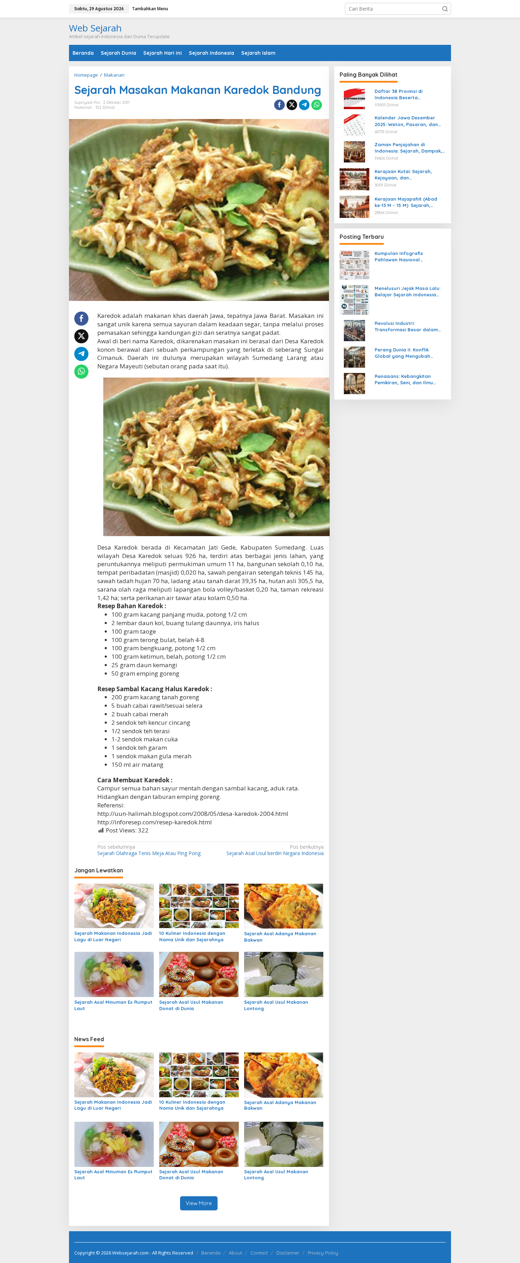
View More (199, 1203)
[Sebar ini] (279, 105)
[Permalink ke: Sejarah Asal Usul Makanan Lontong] (284, 974)
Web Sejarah (95, 28)
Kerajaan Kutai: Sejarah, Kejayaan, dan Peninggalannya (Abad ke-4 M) (407, 174)
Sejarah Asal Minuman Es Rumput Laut (113, 1005)
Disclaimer (287, 1253)
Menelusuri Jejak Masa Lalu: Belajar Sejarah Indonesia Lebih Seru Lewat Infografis (407, 291)
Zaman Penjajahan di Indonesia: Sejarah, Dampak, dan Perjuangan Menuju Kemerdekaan (408, 148)
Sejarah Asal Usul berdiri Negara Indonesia (274, 850)
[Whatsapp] (316, 105)
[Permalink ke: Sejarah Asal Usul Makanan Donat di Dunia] (199, 974)
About (235, 1253)
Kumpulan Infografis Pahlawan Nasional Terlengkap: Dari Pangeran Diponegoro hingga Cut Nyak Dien (409, 256)
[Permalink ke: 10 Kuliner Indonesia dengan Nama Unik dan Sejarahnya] (199, 905)
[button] (445, 9)
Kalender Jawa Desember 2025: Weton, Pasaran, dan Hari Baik (406, 121)
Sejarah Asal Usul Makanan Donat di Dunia (191, 1005)
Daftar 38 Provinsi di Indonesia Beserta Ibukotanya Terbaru (398, 94)
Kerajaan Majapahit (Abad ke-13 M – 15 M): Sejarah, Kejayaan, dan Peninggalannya (406, 202)
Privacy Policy (323, 1253)
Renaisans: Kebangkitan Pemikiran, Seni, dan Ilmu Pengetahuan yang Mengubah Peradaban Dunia (410, 379)
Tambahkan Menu (150, 9)
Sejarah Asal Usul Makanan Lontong (276, 1005)
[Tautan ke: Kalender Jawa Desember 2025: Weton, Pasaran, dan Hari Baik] (354, 124)
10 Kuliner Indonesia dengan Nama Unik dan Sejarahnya (192, 936)
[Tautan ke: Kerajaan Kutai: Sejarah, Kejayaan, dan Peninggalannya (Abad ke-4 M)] (354, 178)
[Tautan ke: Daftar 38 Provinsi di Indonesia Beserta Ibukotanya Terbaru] (354, 98)
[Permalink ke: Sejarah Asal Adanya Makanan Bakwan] (284, 905)
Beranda (210, 1253)
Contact (259, 1253)
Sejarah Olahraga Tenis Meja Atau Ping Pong (149, 850)
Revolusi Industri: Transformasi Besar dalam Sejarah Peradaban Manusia (408, 326)
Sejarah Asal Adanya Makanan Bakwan (280, 937)
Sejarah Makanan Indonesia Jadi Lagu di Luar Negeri (113, 936)
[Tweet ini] (292, 105)
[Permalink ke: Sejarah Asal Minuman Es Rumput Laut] (114, 974)
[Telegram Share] (304, 105)
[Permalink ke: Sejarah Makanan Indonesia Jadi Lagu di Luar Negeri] (114, 905)
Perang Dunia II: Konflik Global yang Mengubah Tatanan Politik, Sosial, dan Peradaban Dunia (407, 353)
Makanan (83, 107)
